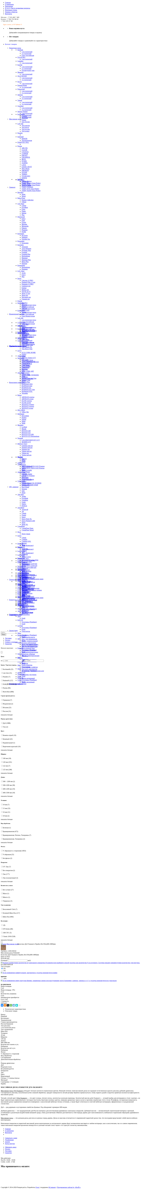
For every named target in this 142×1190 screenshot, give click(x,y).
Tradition (25, 343)
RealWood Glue (27, 386)
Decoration (25, 416)
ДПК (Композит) (28, 545)
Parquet (24, 543)
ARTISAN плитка (28, 397)
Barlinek (20, 50)
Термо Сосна (26, 557)
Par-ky (19, 82)
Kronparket (21, 265)
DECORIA (21, 410)
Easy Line (25, 359)
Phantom (24, 230)
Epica (23, 219)
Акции (7, 1142)
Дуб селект (25, 131)
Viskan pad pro (27, 451)
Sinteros (20, 95)
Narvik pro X (26, 292)
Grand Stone (26, 363)
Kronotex (20, 245)
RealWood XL (26, 388)
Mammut (25, 258)
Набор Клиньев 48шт (29, 600)
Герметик (25, 593)
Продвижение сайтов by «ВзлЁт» (69, 1187)
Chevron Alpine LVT (29, 358)
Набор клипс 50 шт (28, 585)
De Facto (25, 235)
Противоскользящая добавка (32, 590)
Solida (24, 468)
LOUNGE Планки (28, 475)
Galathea (20, 61)
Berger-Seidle (22, 569)
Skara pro (25, 295)
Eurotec (20, 658)
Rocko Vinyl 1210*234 (29, 566)
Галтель (24, 562)
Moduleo (20, 425)
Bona (19, 594)
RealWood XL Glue (28, 389)
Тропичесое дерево (28, 560)
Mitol (19, 633)
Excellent (25, 207)
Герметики (25, 573)
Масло (24, 603)
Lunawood (21, 326)
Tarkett (19, 100)
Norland (20, 438)
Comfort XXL (26, 541)
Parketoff (20, 137)
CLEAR (24, 150)
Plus (23, 215)
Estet (23, 220)
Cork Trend (25, 339)
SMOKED (25, 170)
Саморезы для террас (29, 674)
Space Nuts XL (27, 519)
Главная (8, 2)
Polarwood (21, 89)
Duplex (24, 417)
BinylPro (20, 192)
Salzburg (24, 237)
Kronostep (20, 241)
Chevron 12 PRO (27, 280)
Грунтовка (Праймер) (29, 575)
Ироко (24, 566)
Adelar (19, 463)
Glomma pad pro (27, 446)
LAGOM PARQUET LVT (31, 440)
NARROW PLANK (28, 330)
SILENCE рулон (27, 408)
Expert (24, 222)
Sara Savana (26, 122)
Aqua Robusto (26, 248)
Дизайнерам (9, 1140)
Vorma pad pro (26, 455)
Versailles (25, 393)
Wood (24, 196)
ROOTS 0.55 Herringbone (30, 436)
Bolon (19, 395)
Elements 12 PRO (27, 284)
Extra (23, 209)
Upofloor (20, 106)
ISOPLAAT (21, 580)
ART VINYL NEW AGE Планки (33, 466)
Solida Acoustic (27, 470)
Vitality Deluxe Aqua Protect (31, 183)
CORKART (21, 322)
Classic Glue (26, 374)
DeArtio (20, 566)
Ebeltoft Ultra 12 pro (28, 282)
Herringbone (26, 256)
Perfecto (24, 506)
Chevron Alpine (27, 474)
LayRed (24, 427)
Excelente (25, 498)
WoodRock (21, 609)
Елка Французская (28, 309)
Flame (24, 211)
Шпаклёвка (26, 614)
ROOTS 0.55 (26, 432)
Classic (24, 476)
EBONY (25, 155)
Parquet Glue (26, 380)
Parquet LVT (26, 367)
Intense (24, 213)
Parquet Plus (26, 382)
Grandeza (25, 500)
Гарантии (8, 644)
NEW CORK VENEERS (30, 375)
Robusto (24, 263)
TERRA (24, 174)
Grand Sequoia (26, 479)
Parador (20, 133)
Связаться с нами (11, 1138)
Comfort (24, 539)
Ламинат (12, 187)
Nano (23, 376)
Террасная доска (15, 579)
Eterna (24, 464)
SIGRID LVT (26, 442)
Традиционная (27, 140)
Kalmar (24, 288)
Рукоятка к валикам (29, 650)
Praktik (19, 301)
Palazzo (24, 228)
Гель (23, 571)
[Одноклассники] (5, 1005)
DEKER (24, 138)
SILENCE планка (28, 404)
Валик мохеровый (28, 682)
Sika (18, 665)
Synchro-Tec (26, 239)
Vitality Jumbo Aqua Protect (31, 185)
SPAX (19, 673)
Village (24, 202)
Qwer (37, 1187)
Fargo (19, 536)
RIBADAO (21, 562)
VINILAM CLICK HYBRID (31, 483)
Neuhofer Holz (22, 587)
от (1, 661)
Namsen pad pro (27, 447)
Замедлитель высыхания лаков (32, 579)
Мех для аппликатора (29, 646)
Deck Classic (26, 534)
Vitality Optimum (27, 187)
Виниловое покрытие (17, 382)
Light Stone (25, 365)
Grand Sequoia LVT (28, 361)
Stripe (23, 421)
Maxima (24, 224)
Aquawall (25, 509)
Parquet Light (26, 483)
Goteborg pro (26, 286)
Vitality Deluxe (27, 181)
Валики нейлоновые (29, 643)
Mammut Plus (26, 260)
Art (23, 511)
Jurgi (19, 616)
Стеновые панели (28, 342)
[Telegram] (13, 1005)
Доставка (8, 638)
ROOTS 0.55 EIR (28, 434)
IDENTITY (26, 373)
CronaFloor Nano (27, 528)
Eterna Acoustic (27, 466)
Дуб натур (25, 127)
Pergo (19, 278)
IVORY (24, 161)
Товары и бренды (11, 12)
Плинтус (25, 564)
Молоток (25, 663)
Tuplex (19, 601)
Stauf (19, 669)
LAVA (24, 165)
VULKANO (26, 176)
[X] (8, 1005)
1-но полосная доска (29, 305)
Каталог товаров (11, 44)
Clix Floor (20, 204)
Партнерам (9, 6)
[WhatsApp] (11, 1005)
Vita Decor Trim (27, 349)
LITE (23, 328)
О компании (9, 4)
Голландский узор (28, 70)
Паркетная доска (15, 48)
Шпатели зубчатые (28, 654)
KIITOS (20, 620)
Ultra (23, 371)
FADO (24, 354)
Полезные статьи (11, 10)
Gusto (24, 502)
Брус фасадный (27, 327)
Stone (23, 194)
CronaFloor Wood (28, 530)
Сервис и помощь (11, 642)
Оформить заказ (10, 1147)
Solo (23, 491)
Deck (19, 532)
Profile (24, 232)
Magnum (20, 72)
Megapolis (25, 226)
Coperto (24, 116)
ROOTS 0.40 (26, 431)
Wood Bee (20, 338)
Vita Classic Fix (27, 347)
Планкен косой (27, 337)
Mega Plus (25, 262)
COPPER (25, 153)
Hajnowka (20, 303)
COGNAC (25, 152)
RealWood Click (27, 384)
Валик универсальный (30, 641)
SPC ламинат (14, 487)
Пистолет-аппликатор (29, 669)
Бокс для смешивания (29, 639)
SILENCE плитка (28, 406)
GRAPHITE (26, 157)
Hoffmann (20, 414)
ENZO (24, 326)
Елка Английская (28, 55)
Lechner (20, 626)
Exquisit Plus (26, 254)
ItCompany (52, 1187)
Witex (19, 602)
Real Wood (25, 487)
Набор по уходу (27, 581)
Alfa (23, 459)
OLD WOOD (22, 76)
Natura (24, 120)
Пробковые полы (15, 346)
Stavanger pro (26, 297)
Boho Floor (21, 198)
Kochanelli (21, 114)
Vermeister (20, 674)
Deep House (26, 472)
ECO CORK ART (28, 371)
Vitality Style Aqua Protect (30, 189)
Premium (25, 269)
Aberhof (20, 457)
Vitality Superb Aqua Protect (31, 190)
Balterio (20, 179)
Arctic (24, 273)
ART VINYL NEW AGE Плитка (33, 468)
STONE (24, 172)
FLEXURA (21, 57)
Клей (23, 611)
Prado (23, 461)
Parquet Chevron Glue (29, 378)
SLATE (24, 336)
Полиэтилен (26, 595)
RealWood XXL (27, 391)
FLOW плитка (27, 401)
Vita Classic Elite (27, 345)
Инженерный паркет (16, 314)
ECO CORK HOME (29, 352)
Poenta (19, 146)
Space (24, 517)
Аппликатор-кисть (28, 637)
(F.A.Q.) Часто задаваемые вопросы (17, 8)
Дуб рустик (26, 129)
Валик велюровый (28, 678)
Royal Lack (25, 310)
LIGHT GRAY (27, 167)
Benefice (24, 303)
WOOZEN (21, 596)
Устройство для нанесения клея (33, 671)
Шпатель (25, 656)
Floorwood (21, 217)
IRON (24, 159)
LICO (19, 351)
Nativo (24, 504)
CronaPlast (21, 526)
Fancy (24, 275)
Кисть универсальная (29, 645)
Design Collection (27, 200)
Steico (19, 597)
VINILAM (21, 481)
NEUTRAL (26, 168)
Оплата (7, 640)
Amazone (25, 247)
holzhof (19, 547)
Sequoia (24, 369)
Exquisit (24, 252)
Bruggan (20, 543)
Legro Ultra (21, 551)
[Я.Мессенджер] (16, 1005)
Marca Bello (21, 581)
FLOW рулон (26, 403)
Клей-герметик (27, 665)
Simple (24, 419)
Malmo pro (25, 290)
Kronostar (20, 234)
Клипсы (24, 578)
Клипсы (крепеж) (28, 589)
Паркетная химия (15, 615)
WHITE (24, 178)
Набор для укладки (28, 598)
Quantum (25, 554)
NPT (19, 639)
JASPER (25, 163)
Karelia (19, 65)
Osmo (19, 642)
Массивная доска (15, 119)
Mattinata (25, 118)
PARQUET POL (23, 142)
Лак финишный (27, 613)
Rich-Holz (20, 568)
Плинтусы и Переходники (18, 600)
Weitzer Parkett (22, 111)
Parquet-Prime (22, 85)
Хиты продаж (10, 1143)
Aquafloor (20, 373)
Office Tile (25, 412)
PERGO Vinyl (22, 444)
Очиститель (26, 631)
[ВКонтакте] (2, 1005)
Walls (23, 423)
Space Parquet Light (28, 521)
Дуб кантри (26, 125)
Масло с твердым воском (30, 656)
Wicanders (20, 358)
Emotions (25, 341)
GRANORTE (22, 337)
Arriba (24, 496)
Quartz (24, 515)
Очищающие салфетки (30, 667)
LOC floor (20, 271)
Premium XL (26, 485)
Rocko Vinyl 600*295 (29, 567)
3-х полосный (26, 53)
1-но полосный (27, 52)
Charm (24, 205)
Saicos (19, 654)
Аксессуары (13, 630)
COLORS (25, 324)
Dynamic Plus (26, 250)
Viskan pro (25, 453)
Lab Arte (20, 124)
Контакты (8, 14)
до (23, 661)
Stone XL (25, 524)
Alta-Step (20, 494)
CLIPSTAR (21, 583)
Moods (24, 429)
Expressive (25, 478)
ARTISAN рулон (27, 399)
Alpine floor (21, 356)
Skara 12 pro (26, 293)
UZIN (19, 680)
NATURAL (26, 334)
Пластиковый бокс (28, 648)
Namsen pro (26, 449)
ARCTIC (25, 148)
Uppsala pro (26, 299)
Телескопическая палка (30, 652)
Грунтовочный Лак (28, 577)
